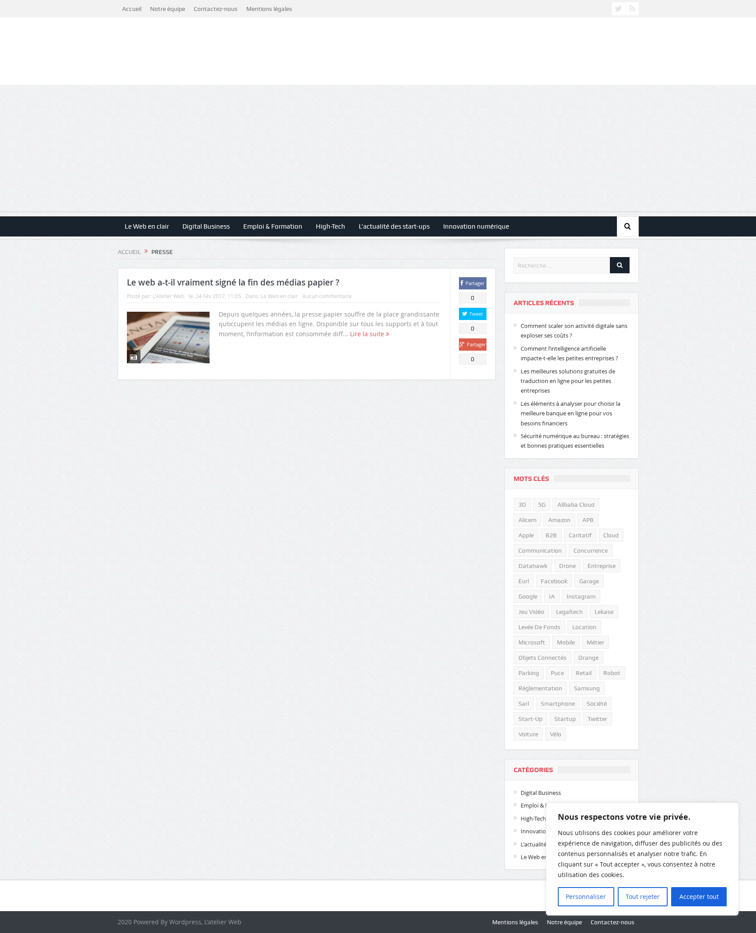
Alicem (527, 519)
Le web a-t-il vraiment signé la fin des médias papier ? (233, 282)
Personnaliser (586, 896)
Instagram (581, 596)
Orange (588, 657)
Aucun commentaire (327, 295)
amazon (559, 519)
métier (595, 642)
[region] (642, 859)
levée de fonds (539, 626)
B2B (551, 535)
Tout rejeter (643, 896)
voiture (528, 734)
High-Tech (330, 226)
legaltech (569, 611)
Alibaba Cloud (576, 504)
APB (588, 519)
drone (567, 565)
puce (557, 672)
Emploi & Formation (272, 226)
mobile (566, 642)
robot (611, 672)
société (597, 703)
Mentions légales (269, 8)
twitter (597, 718)
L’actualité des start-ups (394, 226)
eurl (523, 581)
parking (528, 672)
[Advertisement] (378, 150)
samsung (587, 688)
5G (542, 504)
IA (552, 596)
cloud (611, 535)
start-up (530, 718)
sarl (523, 703)
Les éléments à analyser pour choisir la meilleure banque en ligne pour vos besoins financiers (570, 413)
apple (526, 535)
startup (565, 718)
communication (540, 550)
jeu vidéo (531, 611)
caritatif (580, 535)
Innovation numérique (476, 226)
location (584, 626)
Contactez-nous (216, 8)
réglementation (540, 688)
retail (584, 672)
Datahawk (532, 565)
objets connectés (542, 657)
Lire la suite (368, 334)
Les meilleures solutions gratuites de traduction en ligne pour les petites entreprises (568, 381)
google (527, 596)
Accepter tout (699, 896)
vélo (555, 734)
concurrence (591, 550)
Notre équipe (167, 8)
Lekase (604, 611)
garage (589, 581)
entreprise (602, 565)
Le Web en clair (147, 226)
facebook (554, 581)
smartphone (558, 703)
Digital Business (206, 226)
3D (522, 504)
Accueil (131, 8)
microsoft (531, 642)
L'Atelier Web (168, 295)
